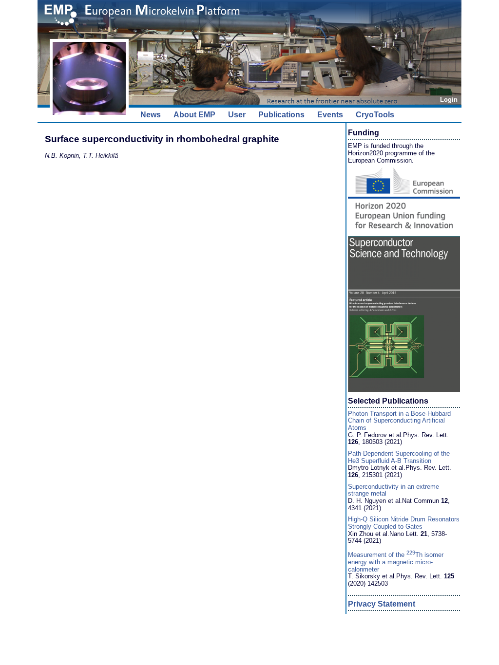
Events (330, 115)
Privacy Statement (381, 604)
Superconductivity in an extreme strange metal (393, 490)
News (150, 115)
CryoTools (375, 115)
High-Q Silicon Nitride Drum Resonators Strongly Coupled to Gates (404, 523)
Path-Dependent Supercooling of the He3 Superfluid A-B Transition (399, 457)
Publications (281, 115)
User (237, 115)
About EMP (194, 115)
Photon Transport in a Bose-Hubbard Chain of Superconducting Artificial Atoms (399, 420)
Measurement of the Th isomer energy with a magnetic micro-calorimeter (395, 562)
